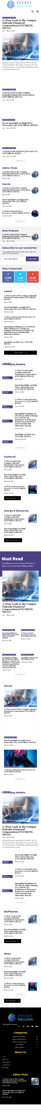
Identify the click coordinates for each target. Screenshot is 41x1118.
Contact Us (6, 1065)
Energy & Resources (9, 17)
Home (4, 1057)
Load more (19, 161)
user (3, 31)
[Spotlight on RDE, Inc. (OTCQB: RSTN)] (7, 437)
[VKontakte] (32, 1026)
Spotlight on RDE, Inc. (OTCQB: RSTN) (18, 343)
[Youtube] (36, 1026)
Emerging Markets (9, 120)
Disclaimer (6, 1062)
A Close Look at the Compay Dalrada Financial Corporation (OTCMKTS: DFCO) (19, 24)
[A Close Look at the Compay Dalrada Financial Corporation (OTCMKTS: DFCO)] (20, 46)
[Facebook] (19, 1026)
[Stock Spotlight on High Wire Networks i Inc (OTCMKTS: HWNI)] (20, 112)
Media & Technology (9, 148)
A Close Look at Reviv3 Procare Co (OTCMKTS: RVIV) (19, 152)
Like (8, 272)
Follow (20, 272)
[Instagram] (23, 1026)
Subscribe (32, 259)
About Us (5, 1059)
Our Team (5, 1068)
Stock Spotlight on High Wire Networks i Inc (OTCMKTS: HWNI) (20, 124)
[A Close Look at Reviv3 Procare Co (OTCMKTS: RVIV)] (20, 141)
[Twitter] (27, 1026)
